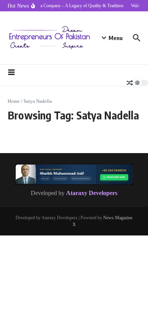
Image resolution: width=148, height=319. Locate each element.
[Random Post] (130, 83)
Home (14, 101)
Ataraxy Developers (91, 193)
